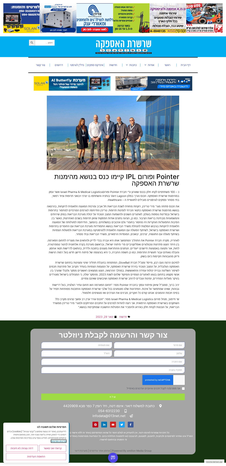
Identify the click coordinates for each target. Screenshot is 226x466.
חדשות (113, 65)
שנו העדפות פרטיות (214, 462)
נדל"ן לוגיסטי (77, 65)
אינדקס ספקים (95, 65)
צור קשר (40, 65)
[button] (219, 18)
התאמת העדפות (36, 456)
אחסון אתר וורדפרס (100, 450)
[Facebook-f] (131, 424)
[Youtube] (113, 424)
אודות (151, 65)
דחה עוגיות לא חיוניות (21, 448)
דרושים (59, 65)
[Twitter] (122, 424)
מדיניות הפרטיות (58, 441)
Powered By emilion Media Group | (131, 450)
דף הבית (185, 65)
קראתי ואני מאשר (53, 448)
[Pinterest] (95, 424)
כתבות (133, 65)
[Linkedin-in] (104, 424)
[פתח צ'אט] (113, 458)
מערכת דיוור (81, 450)
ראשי (167, 65)
